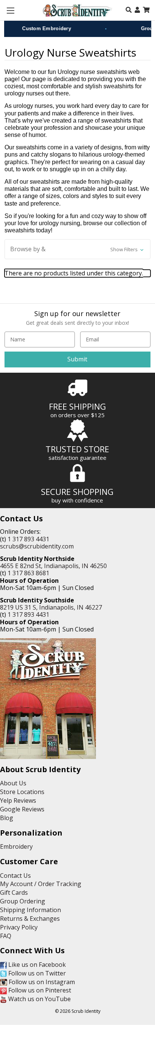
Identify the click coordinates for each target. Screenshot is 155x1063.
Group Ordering (22, 901)
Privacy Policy (19, 927)
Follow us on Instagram (41, 982)
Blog (6, 818)
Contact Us (15, 875)
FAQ (5, 936)
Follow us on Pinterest (39, 990)
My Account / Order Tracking (40, 884)
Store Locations (22, 792)
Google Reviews (22, 809)
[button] (77, 249)
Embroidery (16, 846)
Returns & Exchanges (30, 918)
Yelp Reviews (18, 800)
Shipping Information (30, 910)
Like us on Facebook (36, 964)
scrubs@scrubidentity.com (37, 546)
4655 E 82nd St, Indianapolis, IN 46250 (53, 566)
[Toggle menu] (10, 10)
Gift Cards (14, 892)
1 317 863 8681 (28, 573)
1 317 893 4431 (28, 539)
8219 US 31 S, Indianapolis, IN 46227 (51, 607)
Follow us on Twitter (36, 973)
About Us (13, 783)
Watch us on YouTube (39, 999)
